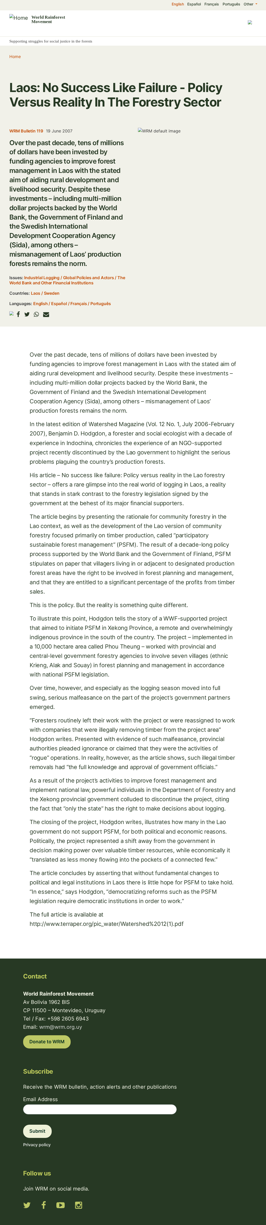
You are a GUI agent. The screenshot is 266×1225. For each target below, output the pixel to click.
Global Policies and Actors (88, 277)
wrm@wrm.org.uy (60, 1027)
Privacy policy (37, 1144)
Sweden (51, 293)
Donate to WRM (46, 1041)
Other (249, 4)
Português (231, 4)
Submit (37, 1131)
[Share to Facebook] (18, 314)
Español (194, 4)
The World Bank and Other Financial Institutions (67, 280)
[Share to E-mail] (46, 314)
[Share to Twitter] (27, 314)
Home (15, 56)
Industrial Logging (41, 277)
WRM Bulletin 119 (26, 130)
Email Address (40, 1099)
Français (211, 4)
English (178, 4)
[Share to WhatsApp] (36, 314)
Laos (35, 293)
